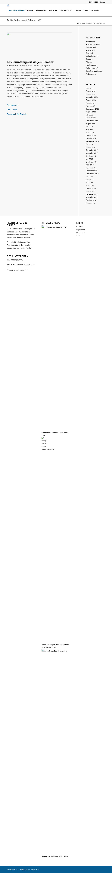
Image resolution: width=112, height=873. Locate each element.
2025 (96, 23)
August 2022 (91, 111)
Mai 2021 (89, 126)
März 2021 (90, 132)
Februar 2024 (91, 100)
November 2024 (92, 97)
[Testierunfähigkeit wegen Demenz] (39, 46)
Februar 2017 (91, 188)
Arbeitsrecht (90, 41)
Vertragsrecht (91, 73)
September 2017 (92, 173)
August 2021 (91, 123)
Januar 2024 (90, 103)
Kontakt (79, 226)
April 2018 (90, 164)
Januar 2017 (90, 191)
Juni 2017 (89, 179)
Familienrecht (91, 65)
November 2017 (92, 170)
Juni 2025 (89, 88)
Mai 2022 (89, 114)
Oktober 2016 (91, 200)
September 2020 (92, 141)
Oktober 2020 (91, 138)
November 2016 (92, 197)
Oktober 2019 (91, 156)
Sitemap (79, 235)
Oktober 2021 (91, 117)
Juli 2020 (89, 144)
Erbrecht (36, 66)
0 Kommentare (25, 66)
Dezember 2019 (92, 150)
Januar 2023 (90, 105)
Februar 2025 (91, 91)
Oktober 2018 (91, 162)
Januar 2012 (90, 203)
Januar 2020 (90, 147)
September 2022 (92, 109)
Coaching (89, 59)
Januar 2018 (90, 167)
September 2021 (92, 120)
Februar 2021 (91, 135)
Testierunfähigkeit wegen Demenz (30, 62)
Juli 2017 (89, 176)
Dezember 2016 (92, 194)
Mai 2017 (89, 182)
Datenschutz (81, 232)
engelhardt (46, 66)
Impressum (80, 229)
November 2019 (92, 153)
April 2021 (90, 129)
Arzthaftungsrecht (93, 44)
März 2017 (90, 185)
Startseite (89, 23)
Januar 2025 (90, 94)
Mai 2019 (89, 159)
